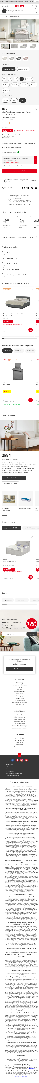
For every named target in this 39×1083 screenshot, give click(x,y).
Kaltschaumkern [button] (23, 69)
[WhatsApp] (23, 188)
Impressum (9, 764)
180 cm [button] (14, 100)
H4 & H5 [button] (5, 90)
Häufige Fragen (19, 698)
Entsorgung (19, 696)
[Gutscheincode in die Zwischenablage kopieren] (35, 160)
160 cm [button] (5, 100)
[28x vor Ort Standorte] (32, 6)
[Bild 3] (23, 46)
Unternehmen (19, 738)
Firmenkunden (19, 705)
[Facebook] (27, 188)
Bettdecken (18, 351)
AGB (7, 767)
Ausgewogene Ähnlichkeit (11, 528)
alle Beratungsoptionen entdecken (19, 204)
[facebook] (12, 760)
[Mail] (36, 188)
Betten (5, 593)
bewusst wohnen (19, 747)
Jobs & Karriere (19, 740)
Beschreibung (12, 258)
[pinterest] (17, 760)
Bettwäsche (7, 351)
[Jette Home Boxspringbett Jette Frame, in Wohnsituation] (19, 31)
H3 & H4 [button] (24, 85)
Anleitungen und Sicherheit (16, 275)
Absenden (32, 634)
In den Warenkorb (19, 171)
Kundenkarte (19, 744)
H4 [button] (16, 79)
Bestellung (19, 683)
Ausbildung (19, 742)
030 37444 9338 (17, 198)
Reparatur (19, 694)
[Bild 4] (32, 46)
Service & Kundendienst (19, 702)
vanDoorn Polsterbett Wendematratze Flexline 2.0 (17, 287)
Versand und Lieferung (19, 685)
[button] (4, 6)
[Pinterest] (32, 188)
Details (9, 253)
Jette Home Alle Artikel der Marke (14, 478)
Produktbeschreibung (8, 237)
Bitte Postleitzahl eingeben (11, 147)
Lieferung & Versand (14, 264)
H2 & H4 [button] (5, 85)
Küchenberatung (19, 717)
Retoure (19, 689)
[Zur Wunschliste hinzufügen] (36, 109)
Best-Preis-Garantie (19, 721)
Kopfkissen (30, 351)
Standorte (19, 715)
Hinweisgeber (10, 771)
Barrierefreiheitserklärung (14, 773)
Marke (31, 237)
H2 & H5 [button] (14, 85)
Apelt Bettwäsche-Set (8, 357)
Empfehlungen (22, 237)
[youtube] (26, 760)
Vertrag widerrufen (19, 691)
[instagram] (21, 760)
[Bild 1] (5, 46)
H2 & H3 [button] (29, 79)
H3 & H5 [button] (33, 85)
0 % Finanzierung (13, 269)
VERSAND (13, 160)
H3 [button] (10, 79)
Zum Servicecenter (19, 669)
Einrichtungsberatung (19, 719)
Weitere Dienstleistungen (19, 726)
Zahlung (19, 687)
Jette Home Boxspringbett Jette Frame (13, 535)
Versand (12, 136)
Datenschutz (10, 769)
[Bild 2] (14, 46)
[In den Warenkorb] (30, 330)
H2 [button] (4, 79)
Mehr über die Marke (10, 484)
